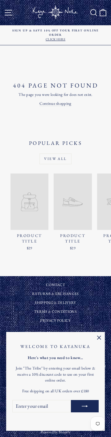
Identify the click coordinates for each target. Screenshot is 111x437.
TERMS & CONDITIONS (55, 311)
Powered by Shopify (56, 432)
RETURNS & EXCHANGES (55, 293)
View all (55, 158)
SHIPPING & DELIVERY (55, 302)
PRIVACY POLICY (55, 320)
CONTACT (55, 284)
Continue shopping (55, 103)
